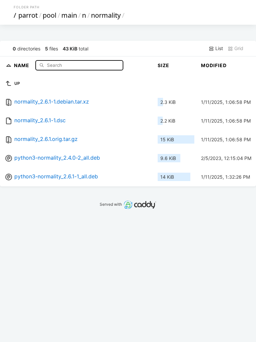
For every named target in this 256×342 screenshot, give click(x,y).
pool (49, 15)
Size (163, 65)
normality (106, 15)
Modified (214, 65)
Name (22, 65)
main (69, 15)
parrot (28, 15)
